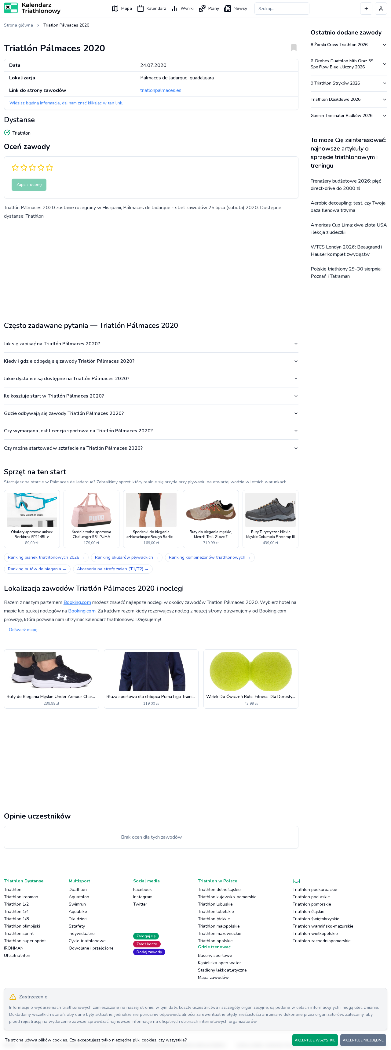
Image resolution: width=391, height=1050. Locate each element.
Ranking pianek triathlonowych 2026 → (46, 557)
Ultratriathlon (17, 955)
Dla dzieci (78, 919)
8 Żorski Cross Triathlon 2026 (339, 45)
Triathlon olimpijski (22, 926)
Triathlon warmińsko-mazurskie (323, 926)
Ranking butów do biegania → (37, 569)
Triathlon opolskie (215, 941)
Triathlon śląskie (308, 911)
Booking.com (77, 602)
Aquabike (78, 911)
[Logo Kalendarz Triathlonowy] (32, 8)
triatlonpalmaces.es (160, 90)
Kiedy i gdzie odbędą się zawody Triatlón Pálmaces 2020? (69, 361)
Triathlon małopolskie (219, 926)
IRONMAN (14, 948)
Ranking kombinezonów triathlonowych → (210, 557)
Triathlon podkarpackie (315, 889)
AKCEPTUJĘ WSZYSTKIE (315, 1040)
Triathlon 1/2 (16, 904)
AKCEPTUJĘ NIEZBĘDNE (363, 1040)
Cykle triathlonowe (87, 941)
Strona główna (18, 25)
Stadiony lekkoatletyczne (222, 970)
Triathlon (12, 889)
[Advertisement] (151, 268)
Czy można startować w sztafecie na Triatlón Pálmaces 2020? (73, 448)
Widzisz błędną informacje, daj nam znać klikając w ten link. (66, 103)
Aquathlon (79, 897)
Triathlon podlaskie (311, 897)
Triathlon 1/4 (16, 911)
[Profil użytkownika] (381, 8)
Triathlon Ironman (21, 897)
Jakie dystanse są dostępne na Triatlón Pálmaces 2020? (66, 378)
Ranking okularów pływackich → (127, 557)
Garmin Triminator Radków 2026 (341, 115)
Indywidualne (82, 933)
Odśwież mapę (23, 630)
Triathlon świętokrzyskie (316, 919)
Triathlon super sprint (25, 941)
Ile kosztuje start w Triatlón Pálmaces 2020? (54, 396)
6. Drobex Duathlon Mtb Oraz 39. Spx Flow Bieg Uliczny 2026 (342, 64)
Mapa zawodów (213, 977)
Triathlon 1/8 (16, 919)
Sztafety (77, 926)
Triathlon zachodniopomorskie (322, 941)
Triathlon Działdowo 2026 (335, 99)
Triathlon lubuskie (215, 904)
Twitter (140, 904)
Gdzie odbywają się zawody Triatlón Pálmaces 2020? (64, 413)
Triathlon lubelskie (216, 911)
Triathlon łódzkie (214, 919)
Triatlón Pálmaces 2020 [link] (66, 25)
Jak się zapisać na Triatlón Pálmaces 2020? (52, 343)
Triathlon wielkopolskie (315, 933)
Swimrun (77, 904)
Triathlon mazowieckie (219, 933)
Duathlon (78, 889)
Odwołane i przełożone (91, 948)
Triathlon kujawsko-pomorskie (227, 897)
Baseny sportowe (215, 955)
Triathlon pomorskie (312, 904)
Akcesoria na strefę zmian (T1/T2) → (113, 569)
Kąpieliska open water (219, 963)
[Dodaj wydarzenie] (366, 8)
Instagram (142, 897)
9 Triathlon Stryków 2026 (335, 83)
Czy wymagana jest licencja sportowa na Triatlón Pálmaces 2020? (78, 430)
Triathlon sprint (19, 933)
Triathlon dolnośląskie (219, 889)
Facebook (142, 889)
